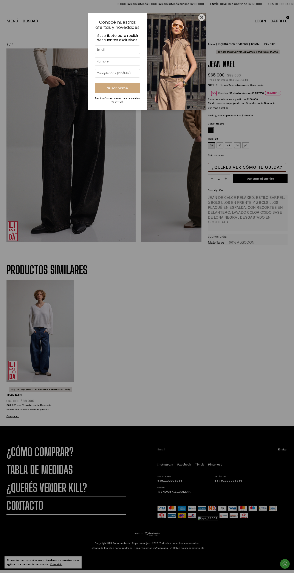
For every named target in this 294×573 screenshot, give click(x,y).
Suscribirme (117, 88)
